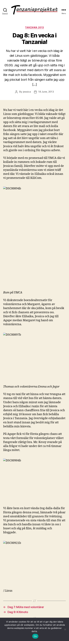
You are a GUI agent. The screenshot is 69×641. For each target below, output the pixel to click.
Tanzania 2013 (34, 27)
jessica (27, 91)
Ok (35, 636)
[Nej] (65, 629)
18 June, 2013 (46, 91)
